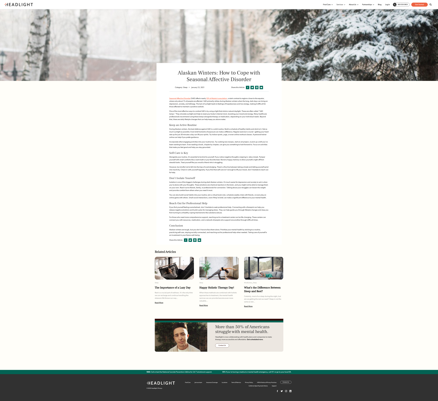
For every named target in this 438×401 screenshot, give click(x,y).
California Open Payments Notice (258, 386)
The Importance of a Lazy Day (173, 287)
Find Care (327, 5)
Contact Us (222, 345)
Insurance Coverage (212, 382)
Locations (224, 382)
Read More (159, 303)
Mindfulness (248, 283)
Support (274, 386)
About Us (352, 5)
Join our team (198, 382)
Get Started (419, 5)
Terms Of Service (236, 382)
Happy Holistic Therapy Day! (216, 287)
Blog (379, 5)
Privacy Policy (249, 382)
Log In (387, 5)
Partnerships (367, 5)
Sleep (156, 283)
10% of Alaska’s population (216, 98)
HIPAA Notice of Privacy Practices (266, 382)
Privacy (160, 388)
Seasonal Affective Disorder (179, 98)
